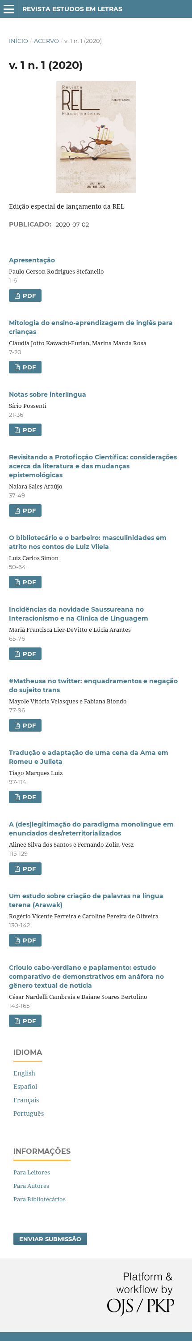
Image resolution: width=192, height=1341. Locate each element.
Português (28, 1113)
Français (26, 1100)
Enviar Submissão (50, 1238)
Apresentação (32, 260)
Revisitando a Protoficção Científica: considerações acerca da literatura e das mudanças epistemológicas (93, 466)
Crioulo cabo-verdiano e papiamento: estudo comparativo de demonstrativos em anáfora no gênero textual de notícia (86, 977)
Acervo (46, 40)
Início (18, 40)
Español (25, 1086)
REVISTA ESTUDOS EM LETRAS (72, 9)
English (24, 1073)
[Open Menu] (9, 9)
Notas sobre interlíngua (47, 394)
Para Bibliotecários (39, 1199)
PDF (28, 295)
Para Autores (31, 1186)
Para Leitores (31, 1172)
